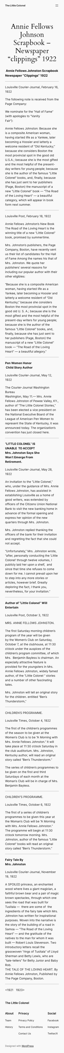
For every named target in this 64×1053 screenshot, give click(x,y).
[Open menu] (57, 5)
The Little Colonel (15, 5)
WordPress (28, 1045)
